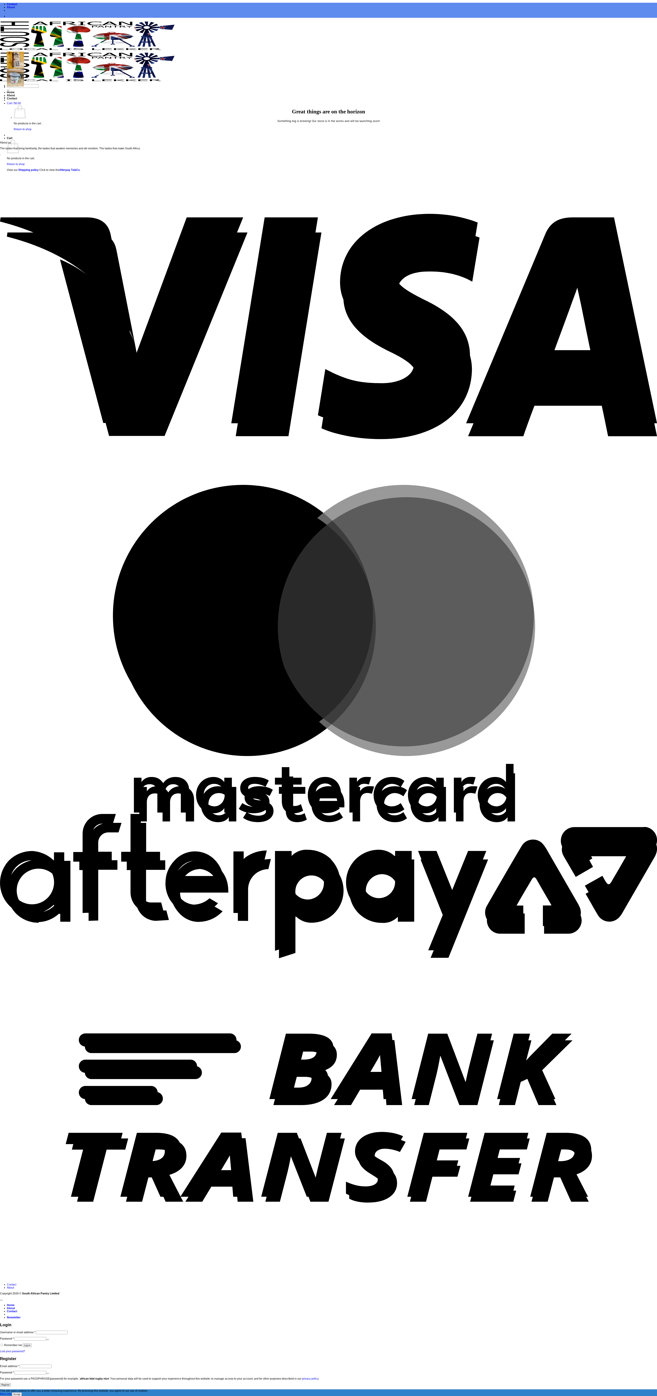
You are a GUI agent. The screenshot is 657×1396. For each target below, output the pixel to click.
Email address (9, 1366)
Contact (12, 4)
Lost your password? (12, 1351)
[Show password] (47, 1339)
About (11, 7)
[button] (14, 103)
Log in (27, 1345)
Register (5, 1385)
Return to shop (22, 129)
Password (7, 1338)
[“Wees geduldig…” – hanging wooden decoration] (15, 67)
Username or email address (17, 1332)
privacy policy (310, 1378)
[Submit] (8, 90)
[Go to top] (1, 1300)
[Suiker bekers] (15, 85)
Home (11, 92)
